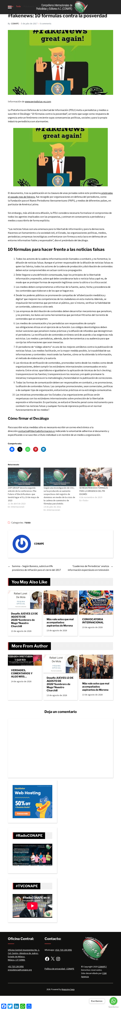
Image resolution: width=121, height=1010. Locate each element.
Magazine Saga (68, 989)
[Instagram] (58, 958)
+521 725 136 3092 (63, 949)
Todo (27, 523)
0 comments (45, 23)
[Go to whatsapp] (113, 1001)
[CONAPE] (22, 544)
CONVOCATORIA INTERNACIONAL (93, 621)
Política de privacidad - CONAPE (59, 968)
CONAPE (15, 23)
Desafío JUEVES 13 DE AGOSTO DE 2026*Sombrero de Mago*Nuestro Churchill (24, 620)
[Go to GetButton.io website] (113, 1007)
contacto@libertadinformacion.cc (36, 431)
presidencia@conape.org (20, 969)
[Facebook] (47, 958)
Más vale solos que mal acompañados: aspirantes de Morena (60, 622)
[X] (52, 958)
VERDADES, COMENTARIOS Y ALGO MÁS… (22, 673)
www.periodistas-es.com (38, 101)
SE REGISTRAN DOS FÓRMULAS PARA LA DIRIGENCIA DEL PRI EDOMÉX (93, 491)
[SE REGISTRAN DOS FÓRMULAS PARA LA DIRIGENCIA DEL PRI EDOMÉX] (95, 477)
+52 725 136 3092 (16, 966)
